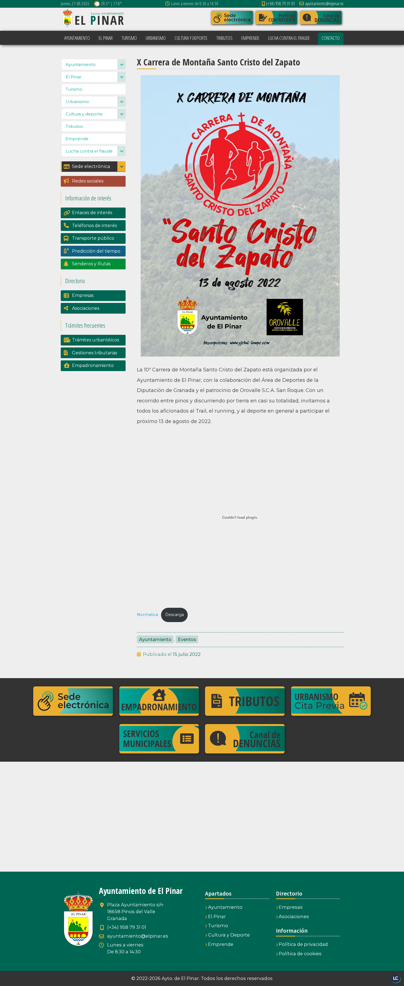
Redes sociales (87, 181)
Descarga (174, 614)
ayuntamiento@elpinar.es (324, 3)
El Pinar (73, 76)
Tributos (74, 126)
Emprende (77, 138)
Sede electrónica (91, 166)
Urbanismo (77, 101)
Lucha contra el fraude (89, 151)
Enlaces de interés (92, 212)
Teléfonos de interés (94, 225)
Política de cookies (300, 953)
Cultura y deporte (84, 114)
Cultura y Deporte (229, 935)
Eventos (187, 639)
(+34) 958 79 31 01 (280, 3)
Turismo (74, 89)
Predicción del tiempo (96, 251)
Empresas (82, 295)
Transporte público (93, 238)
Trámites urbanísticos (95, 340)
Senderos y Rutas (91, 263)
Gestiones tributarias (94, 352)
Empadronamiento (93, 365)
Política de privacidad (303, 944)
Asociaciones (85, 308)
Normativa (147, 614)
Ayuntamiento (155, 639)
